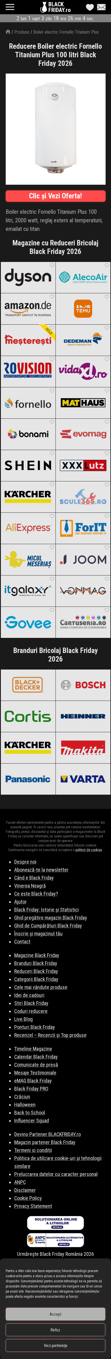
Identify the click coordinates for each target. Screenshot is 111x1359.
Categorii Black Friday (36, 979)
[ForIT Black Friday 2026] (83, 528)
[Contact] (100, 7)
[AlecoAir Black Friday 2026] (83, 277)
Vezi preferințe (55, 1345)
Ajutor (20, 902)
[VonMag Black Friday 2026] (83, 591)
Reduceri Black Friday (36, 971)
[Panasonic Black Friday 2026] (28, 779)
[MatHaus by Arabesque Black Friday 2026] (83, 402)
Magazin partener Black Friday (44, 1142)
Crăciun (22, 1097)
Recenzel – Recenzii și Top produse (50, 1035)
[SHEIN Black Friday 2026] (28, 465)
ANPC (20, 1182)
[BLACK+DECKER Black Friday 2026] (28, 685)
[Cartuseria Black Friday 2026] (83, 622)
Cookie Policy (28, 1198)
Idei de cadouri (29, 995)
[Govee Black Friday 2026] (28, 622)
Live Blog (23, 1019)
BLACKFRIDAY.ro (59, 7)
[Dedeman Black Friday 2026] (83, 340)
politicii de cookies (88, 850)
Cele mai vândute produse (40, 987)
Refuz (55, 1329)
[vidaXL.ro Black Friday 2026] (83, 371)
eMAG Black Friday (33, 1081)
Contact (22, 942)
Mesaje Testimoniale (35, 1073)
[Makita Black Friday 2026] (83, 747)
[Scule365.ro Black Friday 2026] (83, 496)
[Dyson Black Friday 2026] (28, 277)
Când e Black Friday (34, 878)
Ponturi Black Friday (34, 1027)
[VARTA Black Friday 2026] (83, 779)
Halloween (25, 1105)
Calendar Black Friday (36, 1057)
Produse (21, 32)
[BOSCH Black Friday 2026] (83, 685)
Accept (55, 1314)
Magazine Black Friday (36, 955)
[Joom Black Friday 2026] (83, 559)
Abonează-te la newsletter (41, 870)
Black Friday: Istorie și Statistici (46, 910)
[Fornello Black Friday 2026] (28, 402)
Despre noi (25, 862)
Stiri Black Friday (31, 1003)
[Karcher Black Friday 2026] (28, 496)
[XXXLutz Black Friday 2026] (83, 465)
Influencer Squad (31, 1121)
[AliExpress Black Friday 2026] (28, 528)
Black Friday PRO (31, 1089)
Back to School (29, 1113)
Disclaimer (25, 1190)
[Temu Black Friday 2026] (83, 308)
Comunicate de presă (36, 1065)
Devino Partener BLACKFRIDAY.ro (47, 1134)
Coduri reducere (31, 1011)
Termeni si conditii (33, 1150)
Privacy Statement (33, 1206)
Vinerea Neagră (30, 886)
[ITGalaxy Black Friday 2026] (28, 591)
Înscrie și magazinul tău (38, 934)
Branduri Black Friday (35, 963)
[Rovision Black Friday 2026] (28, 371)
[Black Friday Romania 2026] (44, 8)
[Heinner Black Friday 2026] (83, 716)
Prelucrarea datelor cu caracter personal (56, 1174)
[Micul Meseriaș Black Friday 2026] (28, 559)
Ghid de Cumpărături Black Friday (48, 926)
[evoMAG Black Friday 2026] (83, 434)
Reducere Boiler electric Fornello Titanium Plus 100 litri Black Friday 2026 (55, 55)
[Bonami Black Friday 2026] (28, 434)
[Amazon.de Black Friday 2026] (28, 308)
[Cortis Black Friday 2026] (28, 716)
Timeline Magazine (33, 1049)
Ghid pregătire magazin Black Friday (50, 918)
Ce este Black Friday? (36, 894)
